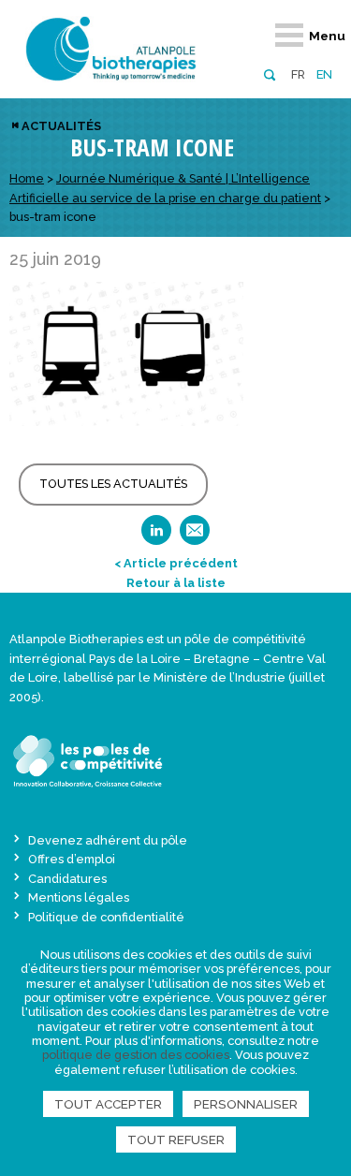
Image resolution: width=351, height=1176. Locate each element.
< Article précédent (176, 563)
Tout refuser (176, 1139)
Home (26, 178)
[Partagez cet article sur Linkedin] (156, 536)
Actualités (61, 126)
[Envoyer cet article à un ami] (194, 536)
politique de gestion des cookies (135, 1055)
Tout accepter (108, 1103)
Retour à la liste (176, 583)
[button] (269, 73)
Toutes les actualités (113, 484)
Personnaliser (246, 1103)
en (324, 74)
